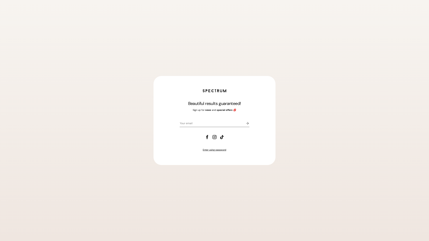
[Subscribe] (245, 123)
